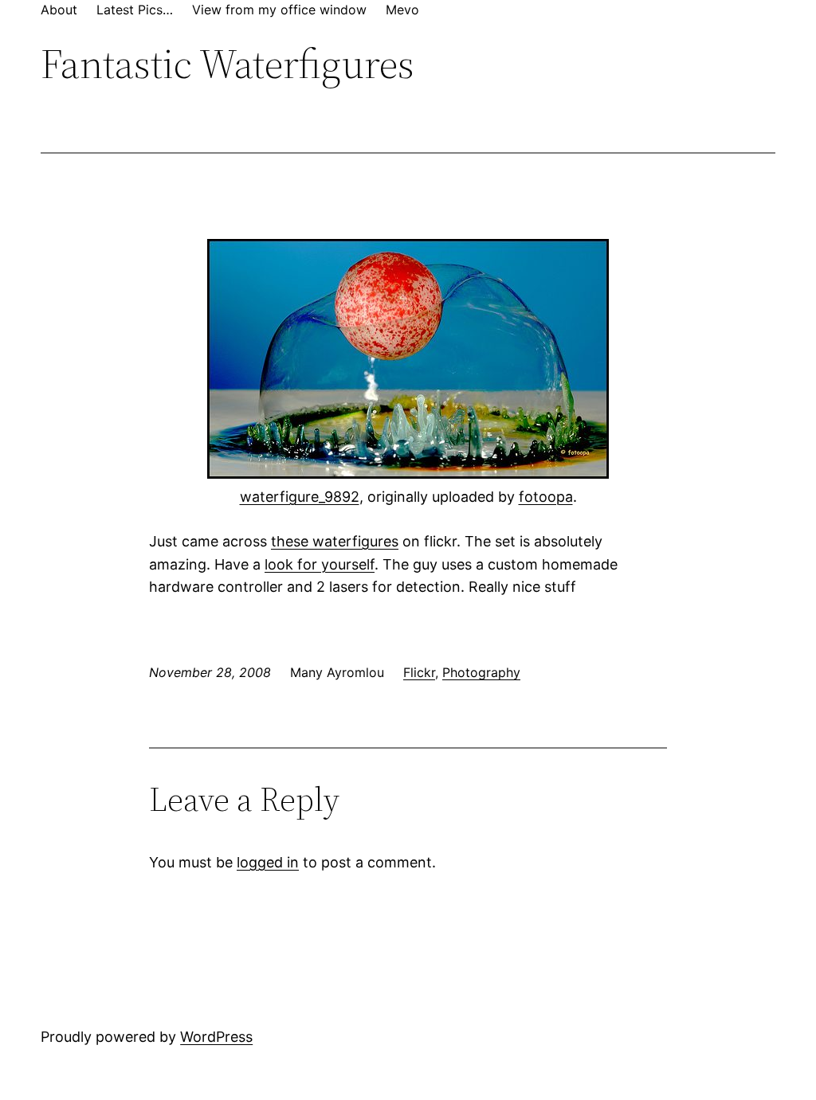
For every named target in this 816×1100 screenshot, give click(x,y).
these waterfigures (334, 541)
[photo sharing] (408, 473)
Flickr (419, 672)
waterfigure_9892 (299, 496)
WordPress (216, 1036)
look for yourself (320, 564)
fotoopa (546, 496)
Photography (481, 672)
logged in (268, 862)
